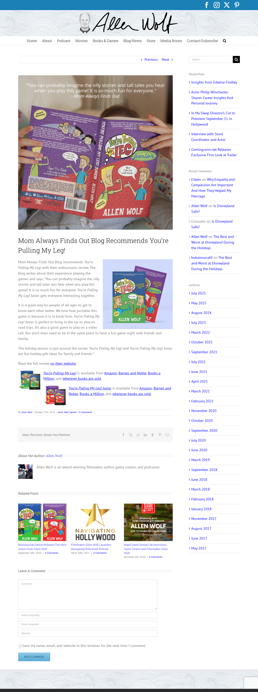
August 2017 (201, 528)
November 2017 (203, 518)
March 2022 (200, 332)
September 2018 (204, 469)
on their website (63, 363)
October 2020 (202, 420)
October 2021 (202, 342)
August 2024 (201, 312)
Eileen (196, 179)
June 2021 (199, 371)
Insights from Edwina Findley (214, 82)
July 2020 (198, 440)
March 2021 (200, 391)
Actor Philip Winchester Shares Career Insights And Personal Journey (212, 97)
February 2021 (202, 401)
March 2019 (200, 460)
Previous (151, 59)
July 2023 (198, 322)
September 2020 (204, 430)
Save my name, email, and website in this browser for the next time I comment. (84, 645)
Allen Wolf (26, 412)
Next (165, 59)
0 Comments (85, 412)
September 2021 (204, 352)
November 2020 (203, 410)
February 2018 (202, 499)
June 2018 (199, 479)
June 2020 (199, 450)
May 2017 (198, 548)
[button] (224, 40)
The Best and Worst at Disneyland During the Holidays (212, 242)
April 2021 (199, 381)
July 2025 (198, 293)
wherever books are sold (82, 378)
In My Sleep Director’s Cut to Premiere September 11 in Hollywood (213, 118)
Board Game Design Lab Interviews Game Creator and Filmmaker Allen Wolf (146, 549)
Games (73, 412)
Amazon (110, 373)
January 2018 (201, 509)
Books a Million (92, 393)
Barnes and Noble (132, 373)
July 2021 (198, 361)
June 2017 (199, 538)
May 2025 (198, 303)
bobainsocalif (201, 257)
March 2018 (200, 489)
